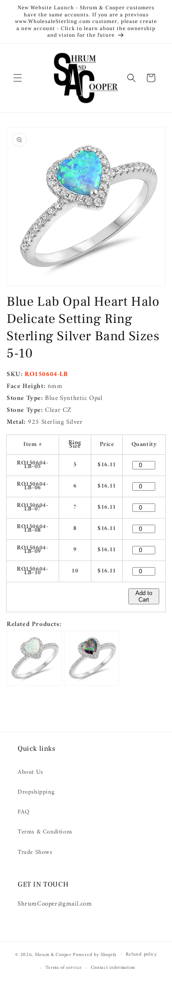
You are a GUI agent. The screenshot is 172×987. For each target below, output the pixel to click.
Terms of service (63, 968)
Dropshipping (36, 792)
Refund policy (141, 954)
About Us (30, 772)
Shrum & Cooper (53, 954)
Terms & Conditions (45, 831)
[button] (17, 78)
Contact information (113, 968)
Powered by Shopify (95, 954)
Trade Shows (35, 852)
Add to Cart (143, 596)
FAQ (24, 812)
